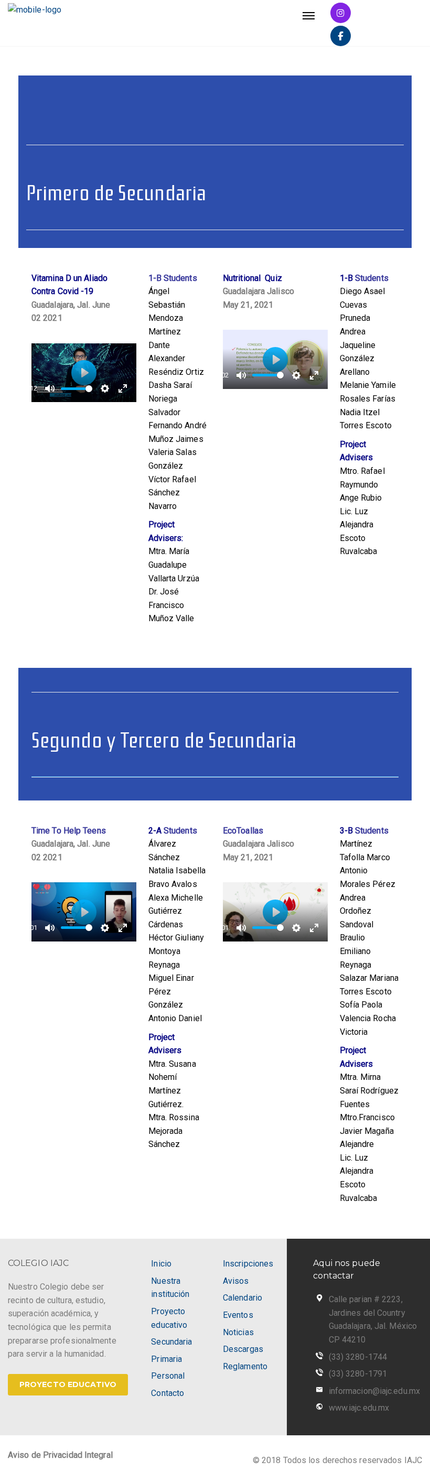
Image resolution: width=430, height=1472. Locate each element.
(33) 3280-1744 (358, 1357)
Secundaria (171, 1342)
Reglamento (245, 1366)
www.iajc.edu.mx (359, 1408)
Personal (168, 1376)
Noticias (238, 1332)
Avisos (236, 1281)
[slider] (76, 389)
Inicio (161, 1264)
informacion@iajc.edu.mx (374, 1391)
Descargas (243, 1349)
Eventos (238, 1315)
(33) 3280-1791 (358, 1374)
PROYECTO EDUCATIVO (67, 1384)
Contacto (167, 1393)
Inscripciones (248, 1264)
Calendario (242, 1298)
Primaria (166, 1359)
